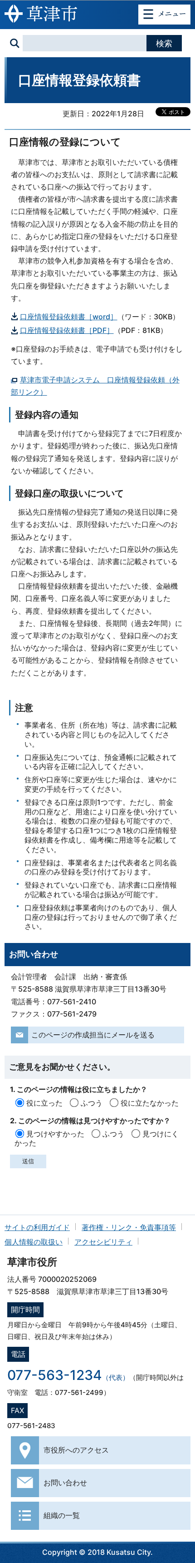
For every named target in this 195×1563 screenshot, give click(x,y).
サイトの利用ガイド (37, 1227)
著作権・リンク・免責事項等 (129, 1227)
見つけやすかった (55, 1133)
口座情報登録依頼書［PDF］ (67, 330)
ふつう (91, 1102)
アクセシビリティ (103, 1241)
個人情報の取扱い (34, 1241)
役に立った (44, 1102)
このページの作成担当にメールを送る (93, 1034)
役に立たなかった (150, 1102)
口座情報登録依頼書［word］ (68, 316)
